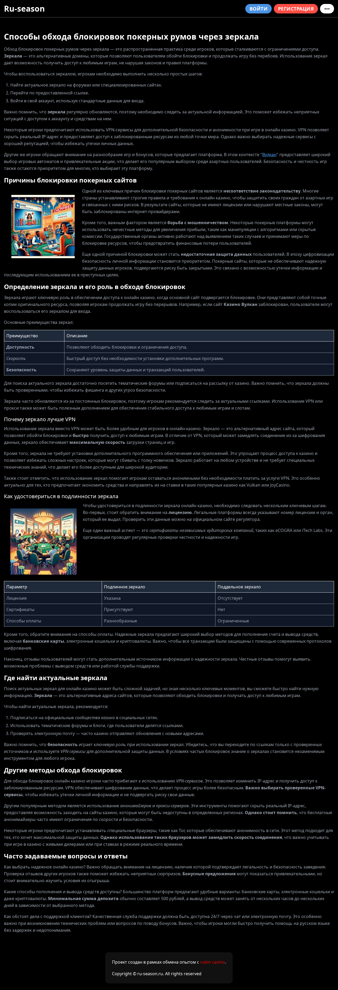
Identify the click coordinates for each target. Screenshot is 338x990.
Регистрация (296, 9)
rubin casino (212, 962)
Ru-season (24, 8)
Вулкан (269, 154)
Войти (258, 9)
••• (327, 9)
